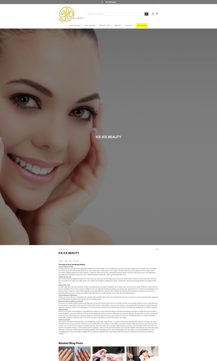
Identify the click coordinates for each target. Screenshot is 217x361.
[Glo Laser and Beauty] (71, 14)
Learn (67, 249)
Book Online (142, 25)
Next (157, 249)
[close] (158, 2)
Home (60, 249)
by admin (60, 261)
